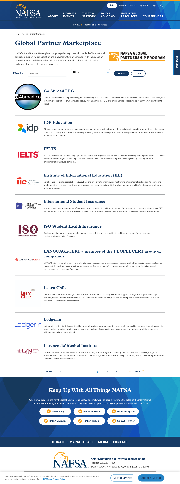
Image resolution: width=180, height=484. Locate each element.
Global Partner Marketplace (34, 33)
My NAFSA (144, 5)
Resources (129, 16)
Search (162, 5)
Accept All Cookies (151, 477)
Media (103, 441)
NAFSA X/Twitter (126, 420)
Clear (138, 73)
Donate (122, 5)
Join (112, 5)
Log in (154, 5)
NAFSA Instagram (126, 411)
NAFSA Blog (58, 411)
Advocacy (108, 16)
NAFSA (76, 24)
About (53, 16)
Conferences (153, 16)
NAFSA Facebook (92, 411)
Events (68, 16)
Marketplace (82, 441)
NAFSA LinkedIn (57, 420)
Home (17, 33)
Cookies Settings (123, 477)
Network (89, 16)
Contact (132, 5)
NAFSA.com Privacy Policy (53, 479)
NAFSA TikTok (91, 420)
